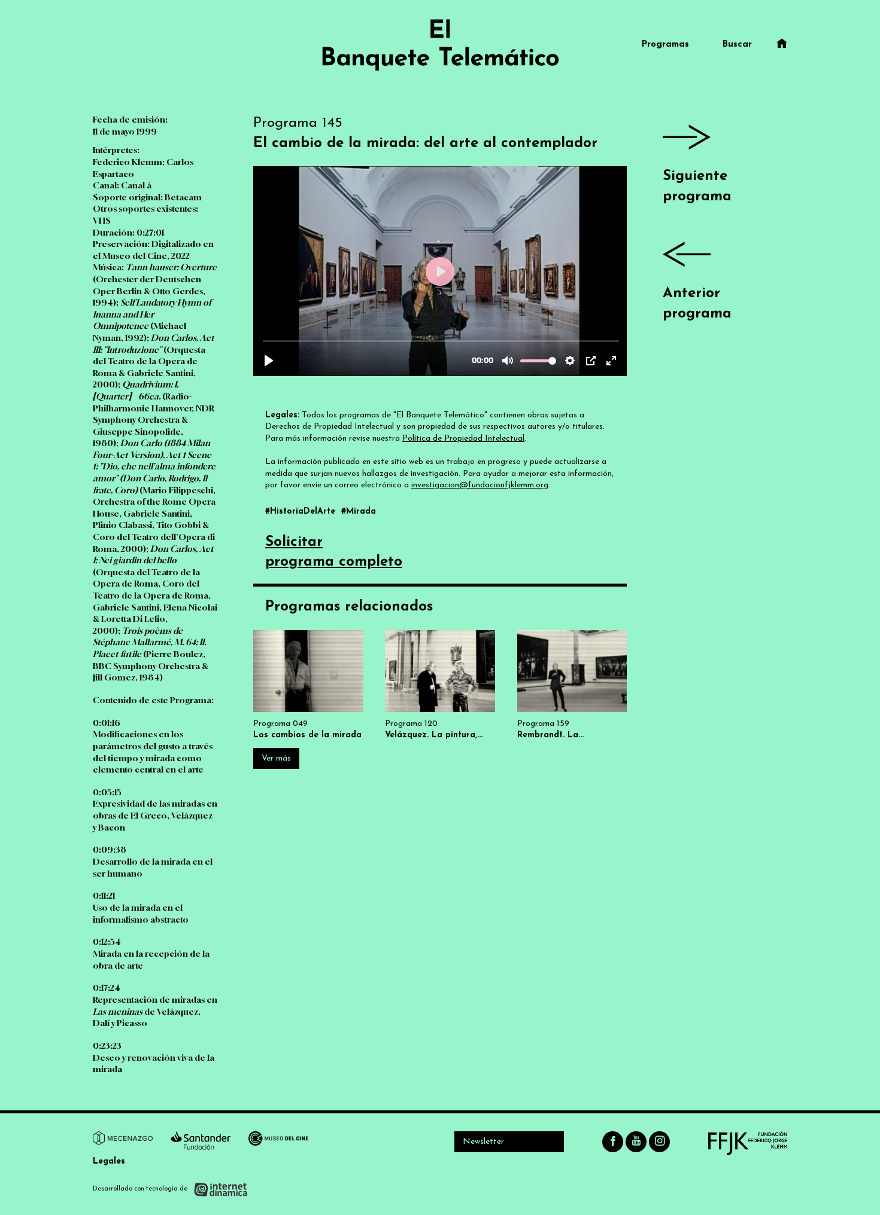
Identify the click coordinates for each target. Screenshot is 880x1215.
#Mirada (358, 511)
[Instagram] (659, 1141)
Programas (665, 44)
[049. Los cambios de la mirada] (308, 685)
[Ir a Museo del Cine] (278, 1140)
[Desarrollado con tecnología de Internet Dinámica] (170, 1189)
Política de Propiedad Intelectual (463, 438)
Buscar (737, 44)
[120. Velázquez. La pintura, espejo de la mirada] (440, 685)
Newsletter (483, 1141)
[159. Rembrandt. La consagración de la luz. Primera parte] (572, 685)
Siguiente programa (697, 186)
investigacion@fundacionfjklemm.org (479, 485)
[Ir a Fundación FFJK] (747, 1143)
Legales (109, 1161)
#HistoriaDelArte (301, 511)
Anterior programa (697, 303)
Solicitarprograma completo (333, 552)
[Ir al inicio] (440, 45)
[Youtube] (636, 1141)
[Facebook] (612, 1141)
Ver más (276, 758)
